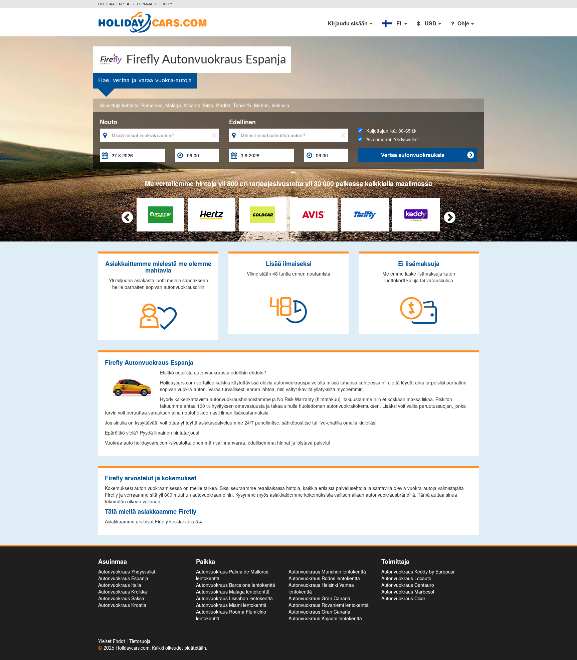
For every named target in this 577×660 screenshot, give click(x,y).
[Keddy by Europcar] (415, 213)
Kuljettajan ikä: (386, 130)
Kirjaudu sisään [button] (348, 23)
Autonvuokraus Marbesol (407, 591)
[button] (394, 23)
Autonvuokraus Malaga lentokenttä (232, 591)
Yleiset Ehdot (112, 641)
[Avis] (313, 213)
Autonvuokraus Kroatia (122, 605)
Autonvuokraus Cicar (403, 598)
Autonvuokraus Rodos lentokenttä (324, 578)
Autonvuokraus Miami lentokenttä (231, 605)
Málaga (173, 105)
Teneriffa (242, 105)
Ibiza (208, 105)
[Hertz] (211, 213)
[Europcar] (160, 213)
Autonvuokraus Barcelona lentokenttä (235, 585)
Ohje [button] (463, 23)
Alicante (192, 105)
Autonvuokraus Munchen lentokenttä (327, 571)
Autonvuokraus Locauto (406, 578)
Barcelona (152, 105)
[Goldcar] (262, 213)
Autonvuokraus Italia (119, 585)
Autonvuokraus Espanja (123, 578)
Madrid (223, 105)
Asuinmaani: (390, 139)
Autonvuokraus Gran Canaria (319, 598)
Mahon (261, 105)
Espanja (144, 4)
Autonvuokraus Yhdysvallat (126, 571)
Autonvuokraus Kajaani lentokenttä (325, 618)
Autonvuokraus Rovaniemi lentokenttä (328, 605)
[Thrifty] (364, 213)
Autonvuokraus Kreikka (122, 591)
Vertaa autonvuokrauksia (427, 155)
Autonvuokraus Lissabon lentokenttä (234, 598)
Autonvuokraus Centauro (407, 585)
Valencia (280, 105)
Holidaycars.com (133, 648)
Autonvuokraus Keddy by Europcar (418, 571)
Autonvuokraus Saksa (121, 598)
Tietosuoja (139, 641)
